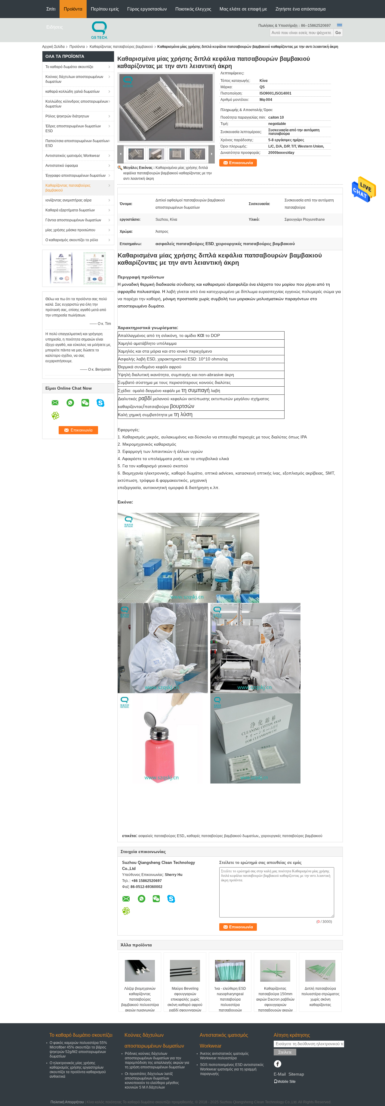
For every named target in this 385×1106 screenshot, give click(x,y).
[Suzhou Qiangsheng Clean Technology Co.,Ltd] (100, 30)
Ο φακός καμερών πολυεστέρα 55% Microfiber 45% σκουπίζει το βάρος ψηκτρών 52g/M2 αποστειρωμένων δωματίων (78, 1049)
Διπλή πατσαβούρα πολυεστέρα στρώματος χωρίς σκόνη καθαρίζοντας (320, 996)
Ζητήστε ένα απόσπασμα (301, 8)
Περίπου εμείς (105, 8)
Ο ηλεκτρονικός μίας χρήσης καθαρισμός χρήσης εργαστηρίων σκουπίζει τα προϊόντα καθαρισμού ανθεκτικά (78, 1070)
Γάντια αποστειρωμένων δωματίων (73, 220)
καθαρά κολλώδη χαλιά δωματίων (72, 91)
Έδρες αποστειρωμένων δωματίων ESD (73, 128)
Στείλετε (285, 1052)
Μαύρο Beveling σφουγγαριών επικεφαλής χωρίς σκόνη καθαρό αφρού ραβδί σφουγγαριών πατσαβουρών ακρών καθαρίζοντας (185, 1004)
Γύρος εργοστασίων (147, 8)
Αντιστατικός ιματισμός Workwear (72, 156)
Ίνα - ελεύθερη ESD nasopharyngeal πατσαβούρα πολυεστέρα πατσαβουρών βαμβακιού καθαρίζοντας (230, 1004)
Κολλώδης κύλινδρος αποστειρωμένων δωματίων (76, 103)
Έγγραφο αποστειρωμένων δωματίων (75, 175)
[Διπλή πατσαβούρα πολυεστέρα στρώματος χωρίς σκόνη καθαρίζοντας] (320, 971)
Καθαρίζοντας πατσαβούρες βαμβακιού (121, 47)
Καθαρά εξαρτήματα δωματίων (70, 210)
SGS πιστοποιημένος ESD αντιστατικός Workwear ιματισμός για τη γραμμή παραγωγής (232, 1069)
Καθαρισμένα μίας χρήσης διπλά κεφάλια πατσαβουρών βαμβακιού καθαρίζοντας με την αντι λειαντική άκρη (167, 173)
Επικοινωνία (241, 162)
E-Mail (280, 1074)
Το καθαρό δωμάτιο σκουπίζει (69, 67)
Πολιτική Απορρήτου (67, 1102)
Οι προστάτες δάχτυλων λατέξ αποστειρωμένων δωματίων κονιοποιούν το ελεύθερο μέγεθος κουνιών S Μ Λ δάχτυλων (152, 1080)
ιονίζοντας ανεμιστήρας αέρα (68, 200)
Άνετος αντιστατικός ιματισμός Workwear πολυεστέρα (224, 1055)
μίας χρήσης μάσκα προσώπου (70, 230)
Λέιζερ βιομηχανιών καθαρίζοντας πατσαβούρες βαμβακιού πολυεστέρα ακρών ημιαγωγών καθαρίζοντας (140, 1002)
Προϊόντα (73, 8)
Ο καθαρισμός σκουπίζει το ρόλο (71, 240)
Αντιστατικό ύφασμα (61, 166)
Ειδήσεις (54, 27)
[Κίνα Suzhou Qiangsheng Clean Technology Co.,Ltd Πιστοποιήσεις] (61, 268)
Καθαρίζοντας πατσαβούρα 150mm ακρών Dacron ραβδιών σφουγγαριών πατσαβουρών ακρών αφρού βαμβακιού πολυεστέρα (275, 1004)
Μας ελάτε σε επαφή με (243, 8)
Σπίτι (50, 8)
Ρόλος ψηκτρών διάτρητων (67, 116)
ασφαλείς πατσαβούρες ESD (161, 836)
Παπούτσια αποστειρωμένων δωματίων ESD (77, 143)
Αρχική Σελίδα (53, 47)
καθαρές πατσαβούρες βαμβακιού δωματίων (222, 836)
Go (338, 32)
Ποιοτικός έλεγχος (193, 8)
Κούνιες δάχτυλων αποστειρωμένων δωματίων (74, 79)
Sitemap (296, 1074)
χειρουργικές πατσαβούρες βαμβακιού (291, 836)
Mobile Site (286, 1082)
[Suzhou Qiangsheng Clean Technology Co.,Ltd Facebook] (277, 1064)
